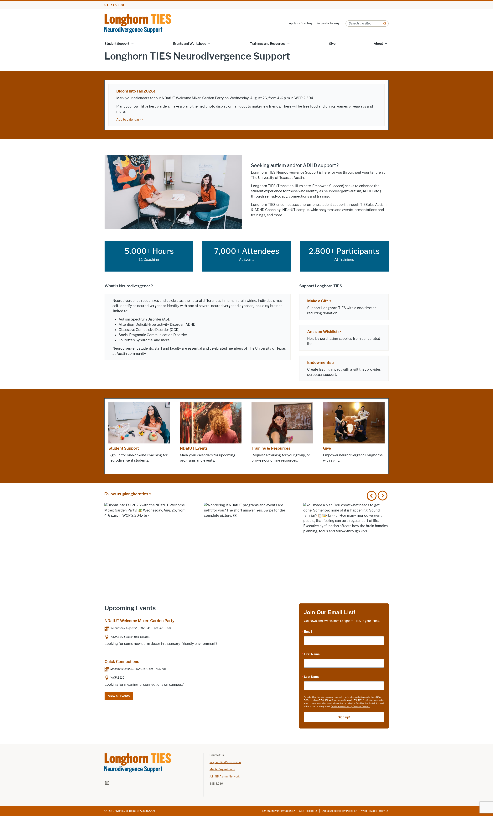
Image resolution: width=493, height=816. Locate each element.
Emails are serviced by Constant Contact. (350, 706)
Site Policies (306, 811)
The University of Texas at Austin (127, 811)
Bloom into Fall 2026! (135, 91)
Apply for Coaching (300, 23)
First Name (312, 654)
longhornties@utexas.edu (225, 762)
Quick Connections (122, 661)
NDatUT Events (194, 448)
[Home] (137, 23)
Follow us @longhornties (126, 494)
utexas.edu (114, 5)
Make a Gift (317, 301)
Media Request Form (222, 769)
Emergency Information (277, 811)
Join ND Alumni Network (225, 776)
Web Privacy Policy (373, 811)
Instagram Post (147, 545)
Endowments (319, 362)
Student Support (117, 43)
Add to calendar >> (129, 119)
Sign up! (344, 717)
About (378, 43)
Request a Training (327, 23)
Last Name (311, 676)
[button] (132, 43)
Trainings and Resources (267, 43)
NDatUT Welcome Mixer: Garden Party (139, 620)
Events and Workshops (189, 43)
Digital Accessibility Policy (337, 811)
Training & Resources (271, 448)
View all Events (119, 696)
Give (332, 43)
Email (308, 631)
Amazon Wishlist (322, 331)
